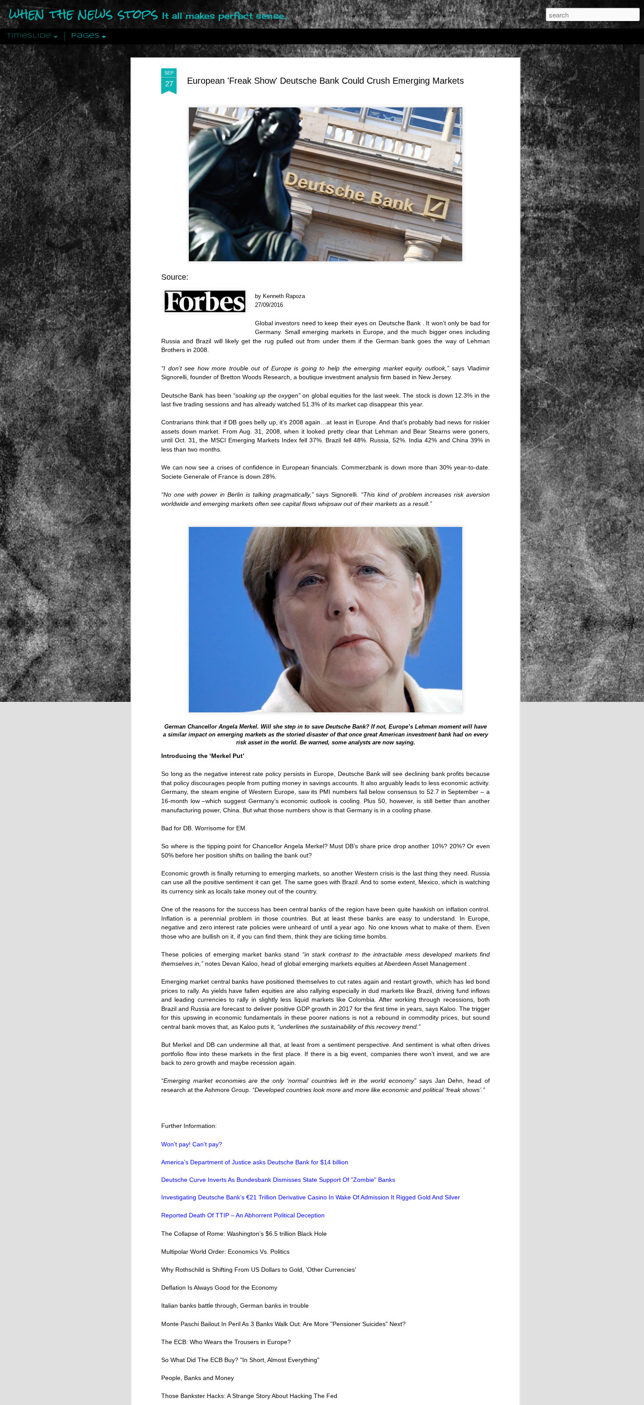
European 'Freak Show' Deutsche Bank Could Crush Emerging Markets (325, 80)
